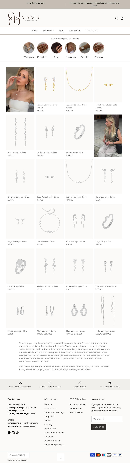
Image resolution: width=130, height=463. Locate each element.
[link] (108, 136)
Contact (47, 420)
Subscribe (98, 427)
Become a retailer (77, 404)
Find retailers (75, 408)
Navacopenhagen (27, 426)
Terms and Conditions (54, 432)
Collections (74, 30)
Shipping (48, 424)
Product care (50, 428)
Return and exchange (54, 412)
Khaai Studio (91, 30)
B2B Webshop (76, 412)
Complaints (49, 416)
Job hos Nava (50, 408)
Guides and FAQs (52, 440)
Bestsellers (48, 30)
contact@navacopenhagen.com (23, 423)
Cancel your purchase (54, 444)
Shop (61, 30)
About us (48, 404)
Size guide (48, 436)
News (35, 30)
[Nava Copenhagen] (23, 18)
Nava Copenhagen (20, 460)
